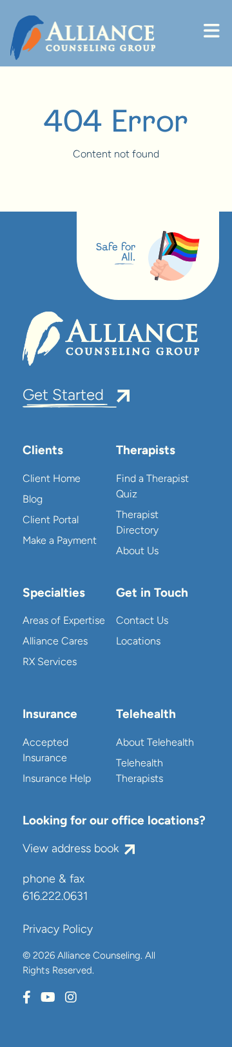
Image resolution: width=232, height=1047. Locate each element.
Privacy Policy (58, 930)
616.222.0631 (55, 897)
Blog (33, 500)
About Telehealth (155, 743)
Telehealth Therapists (139, 771)
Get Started (63, 396)
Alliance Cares (55, 642)
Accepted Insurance (45, 751)
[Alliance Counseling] (82, 37)
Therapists (145, 451)
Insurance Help (57, 779)
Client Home (52, 479)
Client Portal (51, 520)
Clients (43, 451)
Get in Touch (152, 594)
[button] (211, 33)
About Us (137, 551)
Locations (138, 642)
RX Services (50, 662)
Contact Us (142, 621)
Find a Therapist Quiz (152, 487)
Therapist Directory (137, 523)
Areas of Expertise (64, 621)
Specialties (54, 594)
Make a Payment (60, 541)
